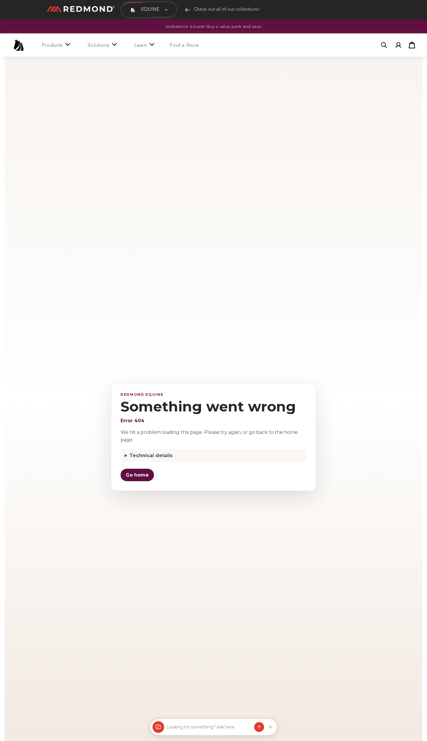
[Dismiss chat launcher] (270, 727)
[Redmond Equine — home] (19, 45)
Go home (137, 475)
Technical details (151, 455)
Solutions (98, 45)
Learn (140, 45)
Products (52, 45)
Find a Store (184, 45)
